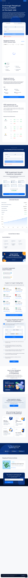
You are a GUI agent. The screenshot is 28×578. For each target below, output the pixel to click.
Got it (23, 575)
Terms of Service (20, 482)
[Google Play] (14, 451)
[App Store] (6, 451)
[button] (14, 331)
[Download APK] (21, 451)
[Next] (25, 269)
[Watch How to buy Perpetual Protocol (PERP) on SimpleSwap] (14, 386)
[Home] (3, 0)
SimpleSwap (14, 467)
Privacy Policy (15, 482)
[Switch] (23, 29)
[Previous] (23, 269)
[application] (14, 222)
